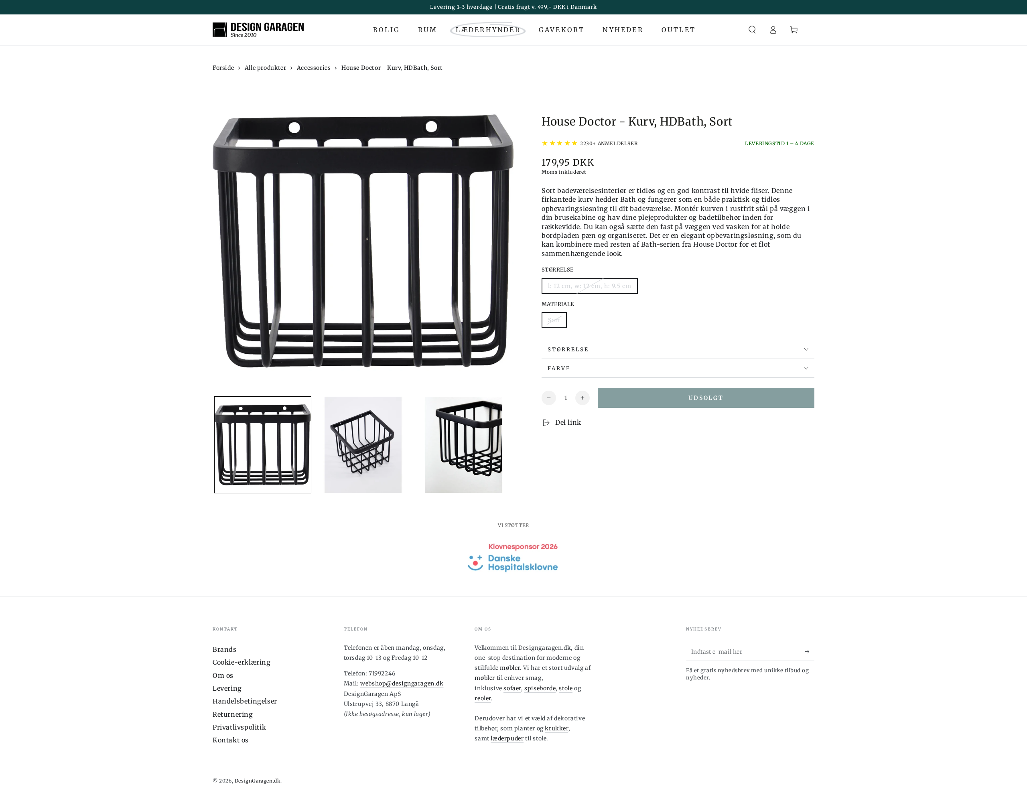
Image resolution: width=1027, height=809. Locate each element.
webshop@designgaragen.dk (401, 683)
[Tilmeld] (809, 652)
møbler (510, 667)
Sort (554, 320)
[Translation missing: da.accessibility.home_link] (258, 29)
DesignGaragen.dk (258, 781)
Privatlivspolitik (239, 727)
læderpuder (507, 738)
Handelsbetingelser (245, 701)
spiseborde (540, 688)
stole (565, 688)
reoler (483, 698)
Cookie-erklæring (242, 662)
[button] (752, 30)
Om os (223, 675)
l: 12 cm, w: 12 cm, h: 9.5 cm (589, 286)
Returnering (233, 714)
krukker (556, 728)
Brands (225, 649)
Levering (227, 688)
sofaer (512, 688)
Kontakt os (231, 740)
